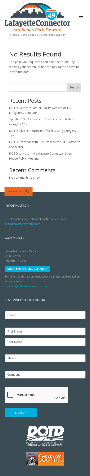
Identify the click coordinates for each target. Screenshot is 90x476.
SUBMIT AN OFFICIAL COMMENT (27, 269)
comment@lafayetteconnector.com (26, 286)
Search (74, 87)
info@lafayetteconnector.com (22, 224)
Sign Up (20, 413)
